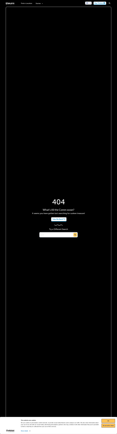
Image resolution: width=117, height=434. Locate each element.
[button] (88, 3)
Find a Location (26, 3)
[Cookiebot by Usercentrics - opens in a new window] (10, 431)
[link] (100, 3)
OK (108, 421)
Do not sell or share (108, 425)
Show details (24, 431)
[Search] (109, 3)
